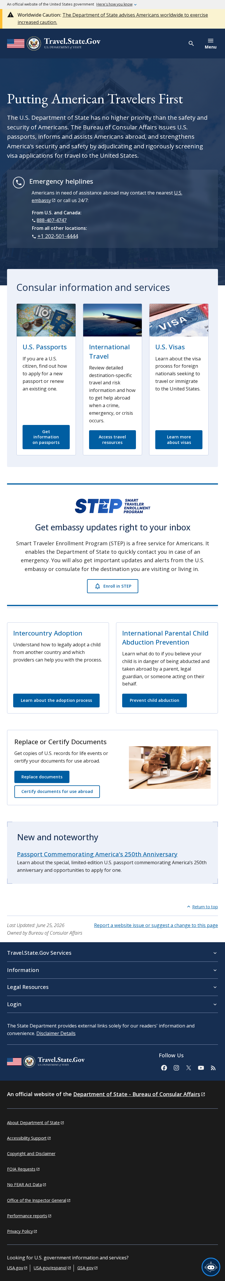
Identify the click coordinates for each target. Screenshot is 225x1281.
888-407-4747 (52, 220)
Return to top (205, 906)
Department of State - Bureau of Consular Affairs (136, 1094)
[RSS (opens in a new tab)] (213, 1067)
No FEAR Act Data (24, 1184)
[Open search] (191, 43)
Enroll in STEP (117, 586)
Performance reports (27, 1215)
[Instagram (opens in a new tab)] (176, 1067)
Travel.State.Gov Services (39, 952)
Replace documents (41, 777)
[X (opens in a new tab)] (188, 1067)
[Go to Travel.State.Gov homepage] (46, 1063)
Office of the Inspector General (36, 1200)
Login (14, 1004)
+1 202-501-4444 (58, 235)
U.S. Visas (170, 346)
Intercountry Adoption (47, 633)
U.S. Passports (45, 346)
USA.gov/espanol (50, 1267)
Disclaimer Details (56, 1033)
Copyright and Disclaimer (31, 1153)
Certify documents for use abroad (57, 791)
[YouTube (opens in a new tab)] (200, 1067)
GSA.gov (85, 1267)
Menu (211, 47)
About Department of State (33, 1122)
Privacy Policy (20, 1231)
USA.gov (15, 1267)
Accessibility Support (27, 1138)
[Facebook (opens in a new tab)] (164, 1067)
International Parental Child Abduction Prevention (165, 638)
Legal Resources (28, 986)
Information (23, 969)
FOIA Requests (21, 1169)
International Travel (109, 351)
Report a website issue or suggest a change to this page (156, 925)
